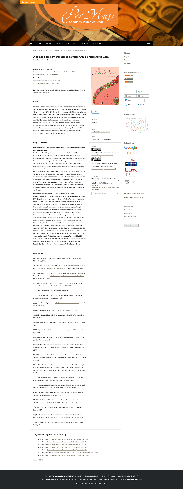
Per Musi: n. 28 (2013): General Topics (76, 439)
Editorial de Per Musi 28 (55, 439)
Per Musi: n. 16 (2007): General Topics (74, 450)
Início (34, 50)
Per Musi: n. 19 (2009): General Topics (74, 442)
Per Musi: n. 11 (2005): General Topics (74, 447)
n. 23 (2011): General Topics (54, 50)
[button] (130, 91)
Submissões (85, 43)
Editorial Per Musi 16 (54, 450)
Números (49, 43)
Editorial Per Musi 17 (65, 452)
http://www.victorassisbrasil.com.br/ (67, 303)
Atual (40, 43)
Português (127, 63)
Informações (97, 43)
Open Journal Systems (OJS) (133, 197)
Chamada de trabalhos (62, 43)
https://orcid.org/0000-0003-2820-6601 (46, 74)
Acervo (41, 50)
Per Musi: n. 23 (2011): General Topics (76, 455)
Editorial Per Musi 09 (54, 444)
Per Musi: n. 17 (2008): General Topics (85, 452)
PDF (95, 112)
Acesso (32, 2)
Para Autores (128, 213)
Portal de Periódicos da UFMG (134, 193)
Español (127, 60)
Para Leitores (128, 210)
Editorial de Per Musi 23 (55, 455)
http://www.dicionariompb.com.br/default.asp (51, 268)
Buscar (149, 43)
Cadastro (25, 2)
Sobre (32, 43)
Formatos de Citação (99, 193)
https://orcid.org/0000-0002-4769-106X (46, 83)
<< (34, 460)
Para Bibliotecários (130, 216)
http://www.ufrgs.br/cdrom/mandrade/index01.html (67, 276)
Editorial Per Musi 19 (54, 442)
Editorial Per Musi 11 (54, 447)
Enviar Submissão (131, 226)
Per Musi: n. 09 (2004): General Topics (74, 444)
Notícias (76, 43)
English (126, 57)
